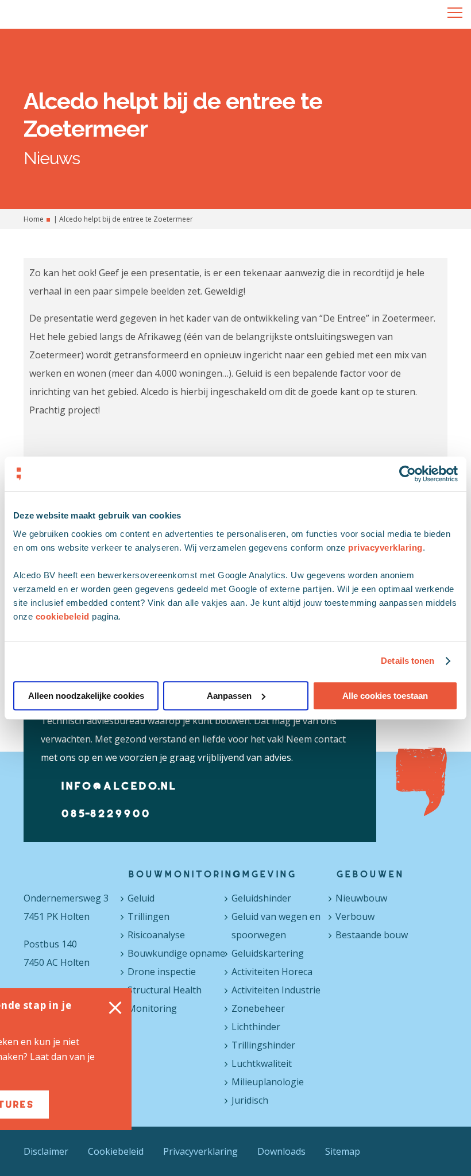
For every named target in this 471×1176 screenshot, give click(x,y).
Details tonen (407, 661)
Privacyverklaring (200, 1151)
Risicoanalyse (156, 935)
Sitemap (342, 1151)
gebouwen (369, 873)
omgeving (263, 873)
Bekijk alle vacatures (99, 1104)
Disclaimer (46, 1151)
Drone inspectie (162, 971)
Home (34, 219)
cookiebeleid (63, 616)
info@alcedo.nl (118, 785)
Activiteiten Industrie (276, 990)
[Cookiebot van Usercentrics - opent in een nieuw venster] (407, 473)
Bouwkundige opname (176, 953)
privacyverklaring (385, 547)
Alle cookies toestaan (385, 696)
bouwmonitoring (178, 873)
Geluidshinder (261, 898)
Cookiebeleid (116, 1151)
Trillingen (148, 916)
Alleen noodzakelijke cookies (86, 696)
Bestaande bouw (371, 935)
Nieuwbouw (361, 898)
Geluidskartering (267, 953)
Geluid (141, 898)
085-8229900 (105, 813)
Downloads (281, 1151)
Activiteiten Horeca (271, 971)
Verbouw (355, 916)
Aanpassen (229, 696)
